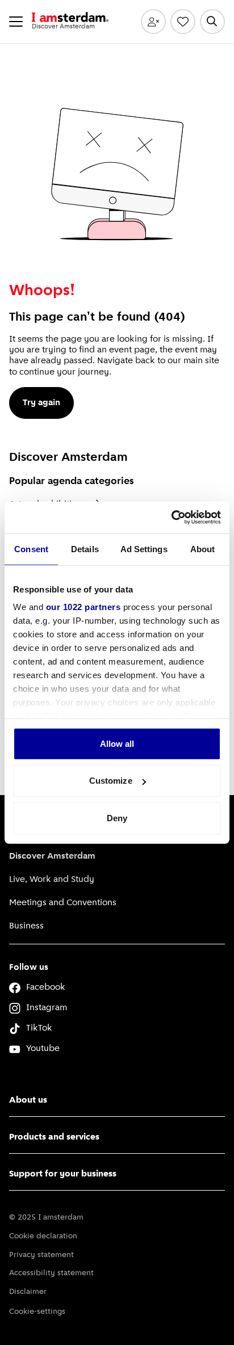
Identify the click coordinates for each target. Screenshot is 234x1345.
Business (26, 926)
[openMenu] (16, 21)
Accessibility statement (51, 1273)
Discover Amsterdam (52, 856)
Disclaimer (28, 1292)
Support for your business (62, 1174)
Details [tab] (85, 548)
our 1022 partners (83, 607)
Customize (110, 780)
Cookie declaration (43, 1236)
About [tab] (202, 548)
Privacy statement (41, 1255)
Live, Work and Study (51, 879)
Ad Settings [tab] (144, 548)
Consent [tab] (31, 548)
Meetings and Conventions (62, 902)
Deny (117, 817)
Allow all (117, 743)
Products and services (54, 1137)
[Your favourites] (182, 21)
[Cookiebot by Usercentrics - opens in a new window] (171, 517)
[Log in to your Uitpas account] (153, 21)
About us (28, 1100)
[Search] (212, 21)
